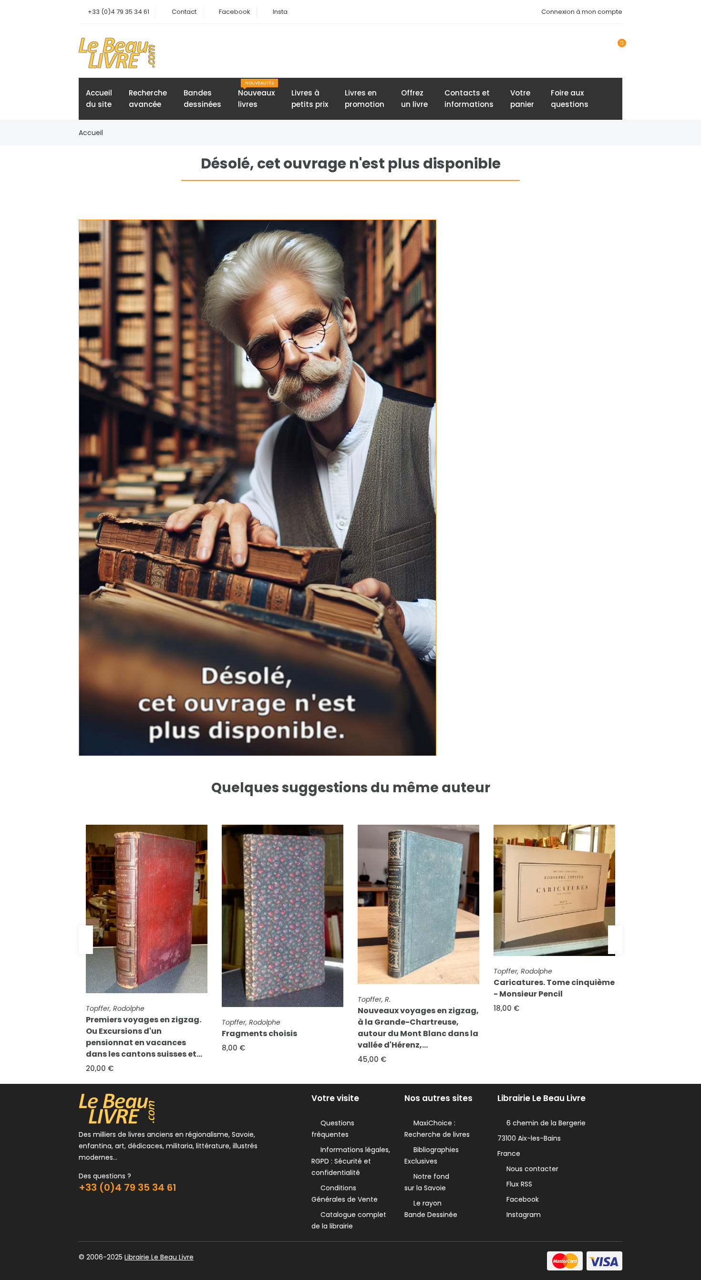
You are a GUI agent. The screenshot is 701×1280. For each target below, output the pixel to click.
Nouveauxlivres (256, 94)
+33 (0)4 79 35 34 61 (118, 11)
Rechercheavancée (148, 98)
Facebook (234, 11)
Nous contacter (530, 1169)
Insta (280, 11)
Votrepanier (522, 98)
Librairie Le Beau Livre (159, 1257)
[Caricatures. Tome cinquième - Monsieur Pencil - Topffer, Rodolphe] (554, 890)
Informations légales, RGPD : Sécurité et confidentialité (350, 1161)
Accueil (91, 132)
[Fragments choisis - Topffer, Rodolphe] (282, 916)
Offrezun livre (414, 98)
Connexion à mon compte (581, 11)
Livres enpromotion (364, 98)
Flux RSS (517, 1184)
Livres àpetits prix (309, 98)
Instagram (522, 1214)
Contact (184, 11)
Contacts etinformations (469, 98)
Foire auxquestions (569, 98)
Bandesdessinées (202, 98)
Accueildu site (99, 98)
